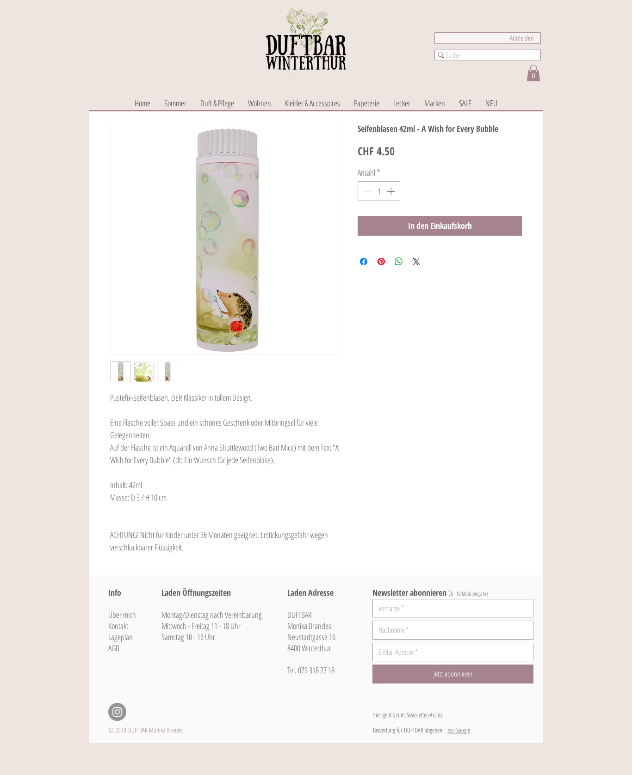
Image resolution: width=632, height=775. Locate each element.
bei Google (458, 730)
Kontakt (118, 625)
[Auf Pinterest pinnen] (381, 261)
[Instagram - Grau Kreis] (117, 712)
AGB (113, 647)
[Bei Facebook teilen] (363, 261)
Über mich (122, 614)
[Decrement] (366, 191)
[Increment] (391, 191)
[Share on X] (416, 261)
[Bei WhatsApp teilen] (398, 261)
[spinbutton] (378, 191)
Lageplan (120, 636)
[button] (533, 73)
